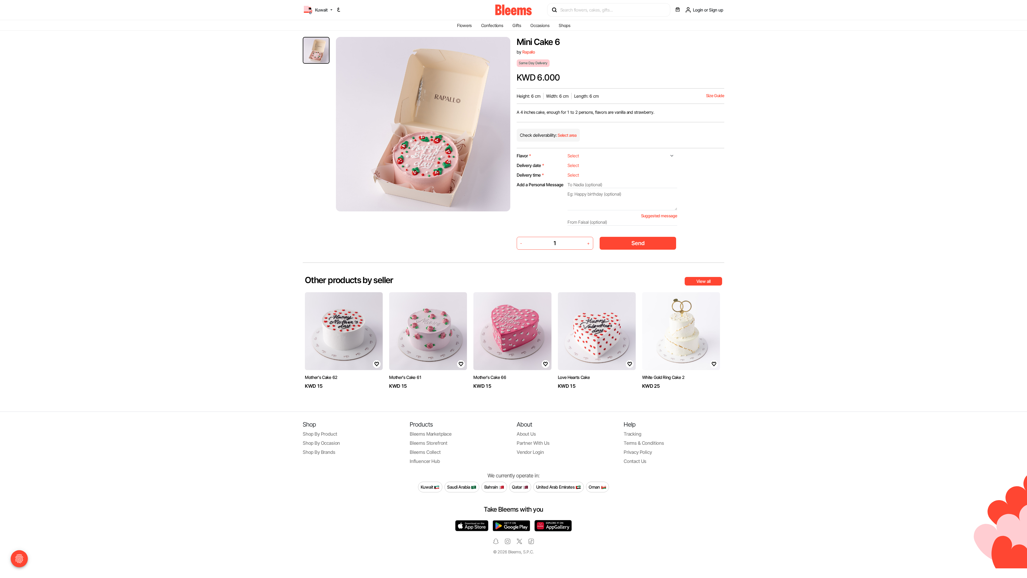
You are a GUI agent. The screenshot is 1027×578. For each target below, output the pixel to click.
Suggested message (659, 215)
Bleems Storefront (428, 443)
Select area (567, 135)
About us (526, 434)
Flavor (524, 155)
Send (638, 243)
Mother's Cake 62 (321, 377)
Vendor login (530, 452)
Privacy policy (638, 452)
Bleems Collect (425, 452)
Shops (564, 25)
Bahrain (491, 486)
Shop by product (320, 434)
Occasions (540, 25)
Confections (492, 25)
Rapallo (528, 52)
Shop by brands (319, 452)
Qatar (517, 486)
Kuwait (427, 486)
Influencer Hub (425, 461)
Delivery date (530, 165)
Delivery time (530, 175)
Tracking (632, 434)
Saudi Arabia (459, 486)
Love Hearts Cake (574, 377)
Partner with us (533, 443)
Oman (595, 486)
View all (703, 281)
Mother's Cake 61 (405, 377)
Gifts (516, 25)
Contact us (635, 461)
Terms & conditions (644, 443)
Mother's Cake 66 (489, 377)
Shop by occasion (321, 443)
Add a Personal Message (540, 184)
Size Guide (715, 95)
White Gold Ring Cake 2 (663, 377)
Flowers (464, 25)
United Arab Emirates (556, 486)
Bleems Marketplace (431, 434)
